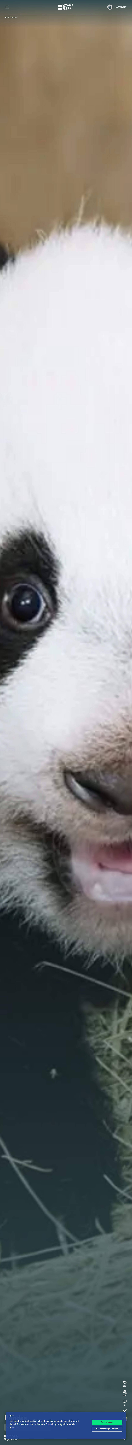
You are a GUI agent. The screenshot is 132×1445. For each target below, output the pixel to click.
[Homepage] (66, 7)
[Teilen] (124, 1411)
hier (12, 1428)
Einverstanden (107, 1422)
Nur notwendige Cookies (107, 1429)
